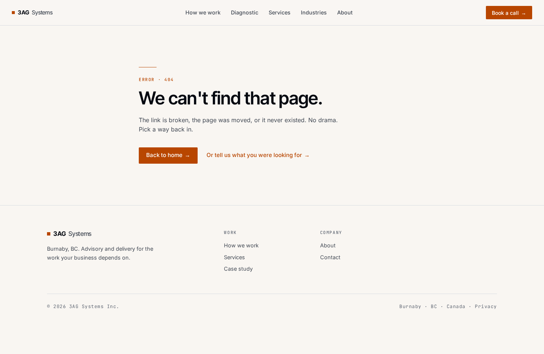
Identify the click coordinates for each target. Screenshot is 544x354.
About (345, 12)
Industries (314, 12)
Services (280, 12)
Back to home (168, 154)
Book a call (509, 13)
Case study (238, 269)
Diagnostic (244, 12)
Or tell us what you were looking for (258, 154)
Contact (330, 257)
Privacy (486, 306)
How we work (203, 12)
